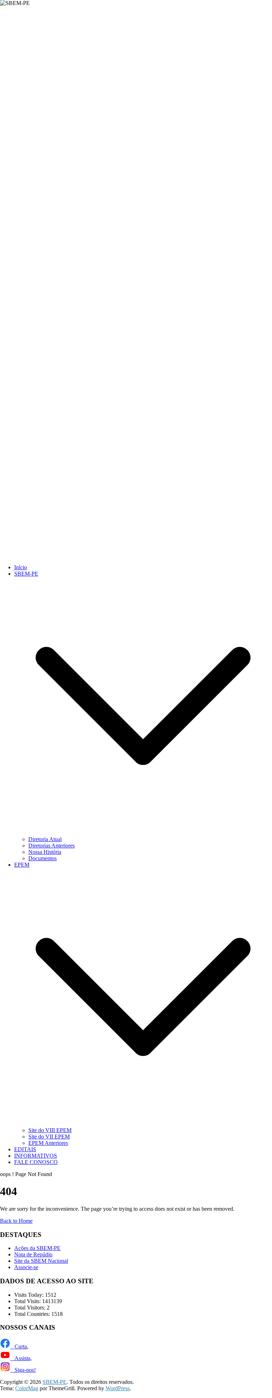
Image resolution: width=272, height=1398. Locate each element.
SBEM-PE (26, 574)
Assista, (21, 1358)
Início (20, 567)
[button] (143, 833)
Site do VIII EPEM (50, 1130)
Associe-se (26, 1267)
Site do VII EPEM (49, 1137)
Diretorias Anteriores (51, 846)
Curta (18, 1346)
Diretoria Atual (45, 839)
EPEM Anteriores (48, 1143)
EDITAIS (25, 1149)
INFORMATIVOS (35, 1156)
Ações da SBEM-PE (37, 1248)
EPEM (21, 865)
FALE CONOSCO (36, 1162)
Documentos (42, 858)
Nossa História (44, 852)
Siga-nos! (23, 1370)
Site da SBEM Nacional (41, 1261)
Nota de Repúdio (33, 1254)
